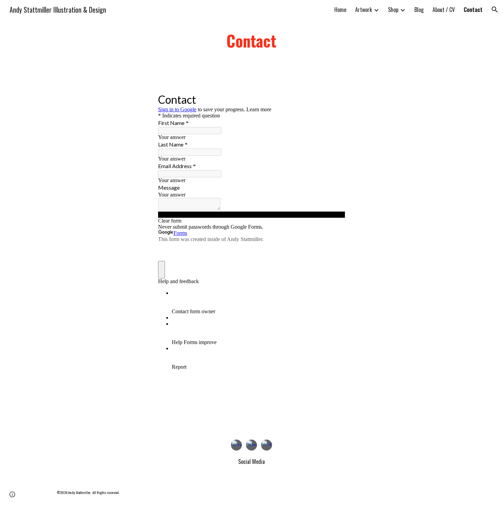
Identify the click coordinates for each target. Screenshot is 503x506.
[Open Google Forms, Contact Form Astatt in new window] (335, 99)
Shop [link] (393, 9)
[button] (495, 9)
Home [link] (340, 9)
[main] (251, 40)
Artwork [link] (363, 9)
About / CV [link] (444, 9)
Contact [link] (473, 9)
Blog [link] (419, 9)
